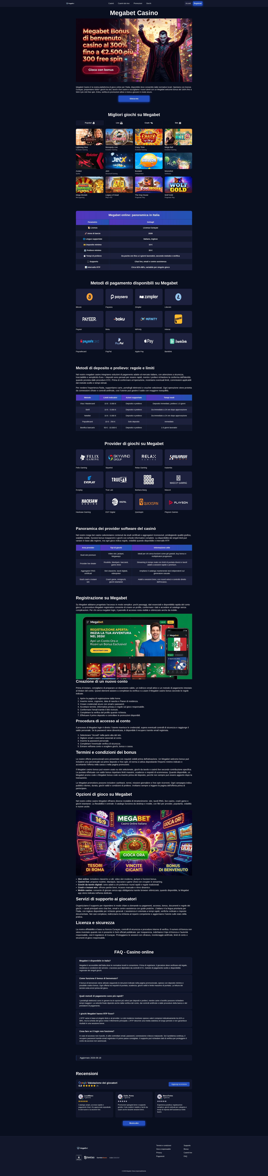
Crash (147, 123)
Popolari (88, 123)
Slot (176, 123)
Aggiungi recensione (179, 1084)
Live (117, 123)
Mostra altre (134, 1123)
